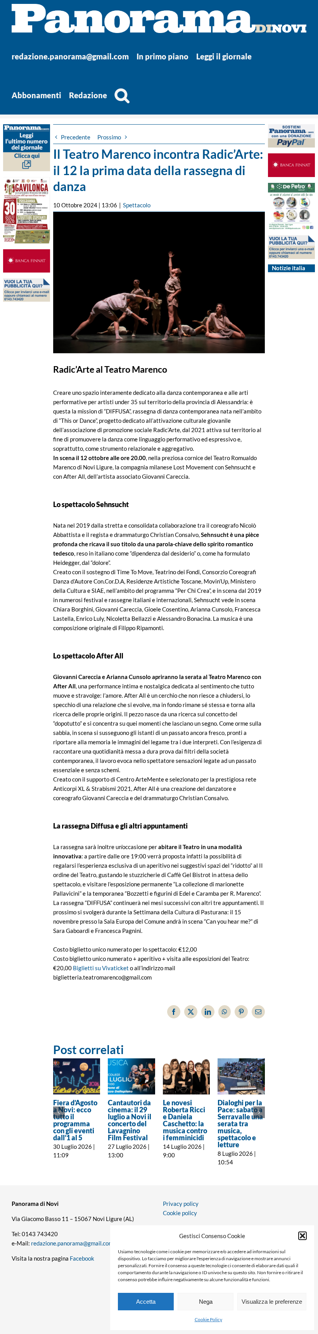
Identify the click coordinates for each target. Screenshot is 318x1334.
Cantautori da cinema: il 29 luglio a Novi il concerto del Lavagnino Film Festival (129, 1120)
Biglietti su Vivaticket (101, 967)
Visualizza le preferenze (272, 1301)
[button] (302, 1236)
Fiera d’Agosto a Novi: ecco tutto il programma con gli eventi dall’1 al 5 (75, 1120)
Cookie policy (180, 1212)
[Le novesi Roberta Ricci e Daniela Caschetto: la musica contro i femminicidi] (186, 1076)
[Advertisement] (26, 457)
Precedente (75, 137)
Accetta (146, 1301)
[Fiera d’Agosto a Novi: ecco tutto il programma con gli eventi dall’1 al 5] (76, 1076)
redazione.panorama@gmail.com (72, 1243)
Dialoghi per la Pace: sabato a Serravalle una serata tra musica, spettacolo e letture (240, 1123)
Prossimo (109, 137)
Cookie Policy (208, 1319)
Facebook (82, 1258)
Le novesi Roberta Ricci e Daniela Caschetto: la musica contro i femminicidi (185, 1120)
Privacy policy (181, 1203)
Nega (206, 1301)
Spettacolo (136, 204)
